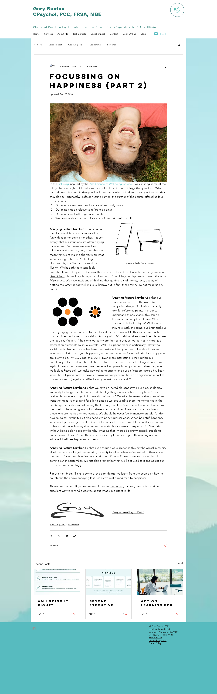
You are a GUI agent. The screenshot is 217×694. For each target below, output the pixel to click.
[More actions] (165, 66)
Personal (111, 44)
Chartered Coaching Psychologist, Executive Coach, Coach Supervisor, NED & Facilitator (95, 27)
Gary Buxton (48, 8)
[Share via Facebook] (51, 535)
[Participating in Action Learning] (160, 582)
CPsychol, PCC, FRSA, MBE (67, 14)
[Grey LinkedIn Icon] (33, 627)
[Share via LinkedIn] (66, 535)
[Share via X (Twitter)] (59, 535)
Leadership (95, 44)
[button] (179, 45)
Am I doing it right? (53, 603)
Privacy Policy (155, 637)
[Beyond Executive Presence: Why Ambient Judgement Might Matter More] (109, 582)
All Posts (38, 44)
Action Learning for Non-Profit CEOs (157, 603)
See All (179, 563)
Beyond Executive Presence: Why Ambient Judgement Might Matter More (107, 603)
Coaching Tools (75, 44)
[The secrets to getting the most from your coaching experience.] (57, 582)
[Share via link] (74, 535)
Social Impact (55, 44)
